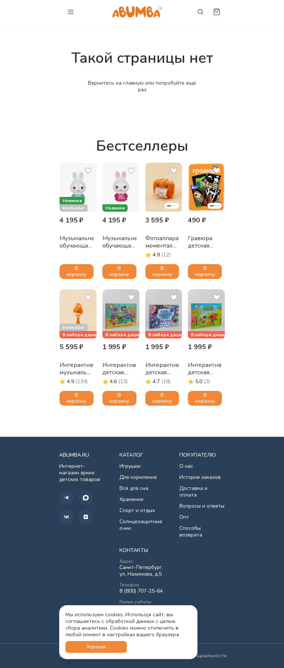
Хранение (131, 499)
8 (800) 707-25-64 (141, 591)
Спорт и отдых (137, 510)
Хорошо (96, 646)
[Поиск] (200, 12)
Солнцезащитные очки (140, 525)
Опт (184, 517)
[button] (78, 187)
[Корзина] (217, 12)
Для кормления (138, 477)
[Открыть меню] (70, 12)
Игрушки (130, 466)
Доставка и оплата (193, 491)
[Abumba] (137, 11)
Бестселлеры (142, 146)
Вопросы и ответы (201, 506)
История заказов (200, 477)
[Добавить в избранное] (88, 171)
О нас (186, 466)
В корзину (76, 271)
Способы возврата (190, 531)
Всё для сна (133, 488)
